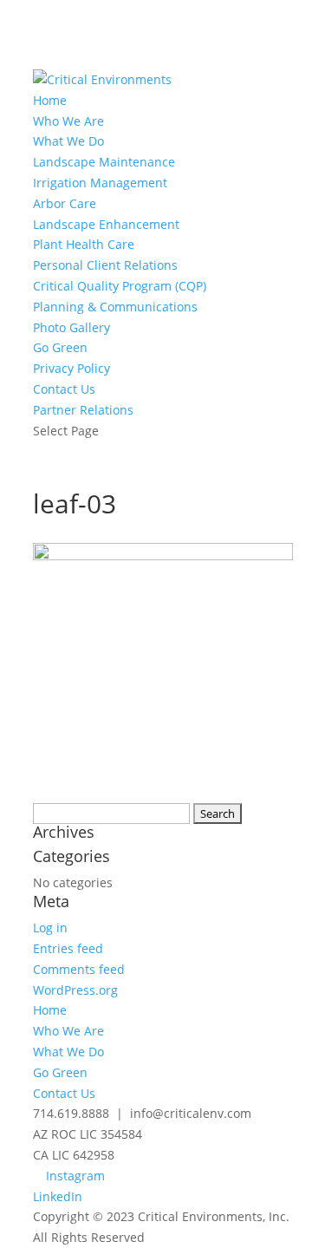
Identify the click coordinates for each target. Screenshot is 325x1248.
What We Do (68, 141)
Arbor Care (64, 203)
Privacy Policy (71, 368)
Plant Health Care (83, 244)
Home (50, 100)
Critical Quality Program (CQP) (119, 286)
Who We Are (68, 121)
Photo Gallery (71, 327)
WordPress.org (75, 990)
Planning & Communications (115, 306)
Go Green (60, 347)
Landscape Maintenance (104, 162)
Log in (50, 927)
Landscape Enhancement (106, 224)
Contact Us (64, 389)
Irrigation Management (100, 182)
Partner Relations (83, 410)
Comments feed (79, 969)
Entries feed (68, 948)
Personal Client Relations (105, 265)
